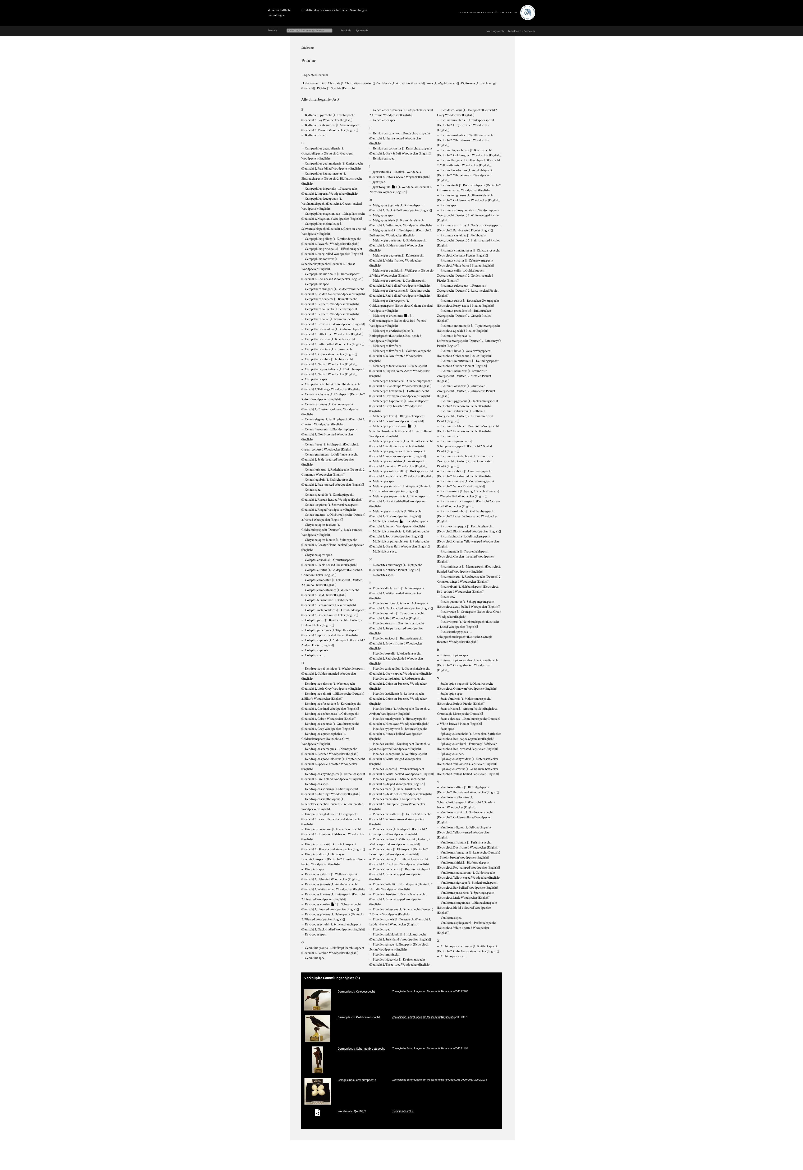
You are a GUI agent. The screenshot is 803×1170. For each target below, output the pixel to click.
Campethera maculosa (332, 331)
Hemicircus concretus (400, 150)
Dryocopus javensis (333, 886)
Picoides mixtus (399, 861)
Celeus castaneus (330, 409)
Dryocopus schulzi (333, 926)
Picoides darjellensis (398, 698)
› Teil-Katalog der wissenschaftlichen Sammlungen (334, 9)
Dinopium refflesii (333, 846)
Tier (323, 82)
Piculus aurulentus (465, 139)
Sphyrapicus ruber (467, 746)
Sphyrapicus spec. (452, 753)
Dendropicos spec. (317, 783)
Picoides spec (381, 929)
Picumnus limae (464, 353)
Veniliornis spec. (451, 917)
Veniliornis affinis (468, 789)
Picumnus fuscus (468, 302)
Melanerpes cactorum (396, 260)
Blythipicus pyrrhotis (328, 117)
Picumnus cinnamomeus (468, 252)
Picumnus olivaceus (466, 390)
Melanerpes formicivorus (399, 370)
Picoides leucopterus (398, 758)
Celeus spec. (313, 489)
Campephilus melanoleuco (333, 228)
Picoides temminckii (386, 954)
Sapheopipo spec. (452, 693)
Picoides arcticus (401, 605)
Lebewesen (310, 82)
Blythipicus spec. (316, 134)
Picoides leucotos (401, 771)
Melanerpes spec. (384, 480)
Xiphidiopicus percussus (468, 948)
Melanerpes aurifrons (398, 245)
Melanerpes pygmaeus (397, 453)
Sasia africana (467, 711)
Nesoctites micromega (395, 567)
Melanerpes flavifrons (387, 345)
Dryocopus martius (331, 906)
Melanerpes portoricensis (400, 430)
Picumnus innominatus (468, 328)
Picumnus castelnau (468, 240)
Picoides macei (400, 791)
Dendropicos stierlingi (330, 791)
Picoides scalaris (400, 921)
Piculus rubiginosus (468, 197)
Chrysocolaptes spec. (318, 554)
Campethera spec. (316, 378)
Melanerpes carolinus (400, 282)
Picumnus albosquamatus (468, 215)
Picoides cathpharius (398, 683)
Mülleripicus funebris (399, 533)
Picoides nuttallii (401, 886)
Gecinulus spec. (315, 957)
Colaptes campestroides (330, 592)
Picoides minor (398, 851)
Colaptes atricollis (329, 562)
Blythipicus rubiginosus (331, 127)
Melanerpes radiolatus (398, 463)
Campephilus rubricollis (332, 276)
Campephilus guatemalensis (332, 165)
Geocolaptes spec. (384, 119)
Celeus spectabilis (332, 496)
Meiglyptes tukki (400, 232)
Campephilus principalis (332, 251)
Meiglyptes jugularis (400, 207)
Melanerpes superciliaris (398, 501)
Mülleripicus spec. (385, 551)
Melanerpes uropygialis (395, 513)
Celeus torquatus (329, 507)
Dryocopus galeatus (330, 876)
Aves (443, 82)
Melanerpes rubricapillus (401, 473)
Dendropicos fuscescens (331, 706)
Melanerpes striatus (400, 488)
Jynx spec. (379, 181)
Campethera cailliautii (330, 311)
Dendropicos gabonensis (330, 716)
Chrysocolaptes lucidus (332, 544)
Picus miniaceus (469, 568)
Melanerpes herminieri (400, 383)
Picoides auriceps (396, 643)
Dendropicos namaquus (329, 751)
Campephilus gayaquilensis (327, 153)
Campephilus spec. (317, 283)
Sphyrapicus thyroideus (467, 761)
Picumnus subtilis (464, 473)
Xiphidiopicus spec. (453, 955)
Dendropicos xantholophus (332, 803)
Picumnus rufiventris (465, 415)
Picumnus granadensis (464, 315)
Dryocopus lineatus (333, 896)
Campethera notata (329, 351)
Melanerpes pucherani (401, 443)
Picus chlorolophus (467, 516)
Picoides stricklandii (400, 936)
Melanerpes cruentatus (397, 320)
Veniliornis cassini (465, 817)
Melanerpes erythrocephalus (395, 335)
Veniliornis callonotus (466, 802)
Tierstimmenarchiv (402, 1111)
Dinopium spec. (315, 868)
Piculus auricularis (465, 124)
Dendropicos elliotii (332, 695)
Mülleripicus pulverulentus (399, 543)
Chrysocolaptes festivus (331, 529)
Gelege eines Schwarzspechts (357, 1080)
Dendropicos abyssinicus (332, 673)
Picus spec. (448, 596)
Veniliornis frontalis (468, 844)
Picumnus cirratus (465, 262)
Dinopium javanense (332, 833)
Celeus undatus (333, 517)
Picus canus (468, 503)
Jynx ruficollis (399, 174)
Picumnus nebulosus (464, 375)
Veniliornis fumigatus (468, 854)
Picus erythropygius (469, 528)
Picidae (336, 87)
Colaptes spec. (314, 654)
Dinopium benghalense (331, 818)
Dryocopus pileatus (332, 916)
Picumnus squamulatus (464, 445)
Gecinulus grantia (332, 950)
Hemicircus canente (399, 138)
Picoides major (398, 831)
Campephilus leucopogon (331, 203)
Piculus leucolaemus (464, 174)
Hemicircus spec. (384, 158)
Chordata (351, 82)
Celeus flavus (330, 446)
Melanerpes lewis (397, 418)
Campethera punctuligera (333, 371)
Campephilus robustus (328, 263)
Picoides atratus (396, 628)
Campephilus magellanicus (333, 216)
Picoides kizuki (399, 746)
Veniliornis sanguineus (467, 907)
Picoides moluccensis (400, 873)
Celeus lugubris (332, 481)
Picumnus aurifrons (469, 227)
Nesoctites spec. (383, 574)
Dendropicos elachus (331, 685)
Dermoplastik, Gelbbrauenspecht (359, 1017)
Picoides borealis (396, 658)
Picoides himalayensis (399, 721)
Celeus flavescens (329, 434)
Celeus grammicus (329, 459)
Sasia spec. (447, 728)
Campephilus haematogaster (331, 178)
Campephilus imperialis (329, 190)
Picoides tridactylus (399, 961)
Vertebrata (401, 82)
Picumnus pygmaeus (467, 403)
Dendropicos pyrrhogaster (333, 776)
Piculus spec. (449, 205)
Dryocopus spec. (315, 934)
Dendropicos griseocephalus (325, 738)
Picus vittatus (468, 624)
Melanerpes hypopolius (398, 405)
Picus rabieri (468, 588)
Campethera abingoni (333, 291)
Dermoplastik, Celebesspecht (356, 991)
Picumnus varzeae (465, 483)
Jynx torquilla (400, 189)
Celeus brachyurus (333, 396)
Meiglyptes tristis (400, 222)
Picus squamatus (468, 604)
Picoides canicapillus (400, 670)
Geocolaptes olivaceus (401, 112)
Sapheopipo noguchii (467, 685)
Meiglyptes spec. (383, 215)
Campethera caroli (333, 321)
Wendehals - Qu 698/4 (352, 1111)
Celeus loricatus (333, 471)
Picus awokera (468, 493)
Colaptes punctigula (330, 632)
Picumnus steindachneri (465, 460)
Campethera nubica (329, 361)
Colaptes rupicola (333, 642)
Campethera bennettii (330, 301)
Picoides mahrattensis (400, 818)
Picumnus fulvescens (468, 290)
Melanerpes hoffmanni (400, 393)
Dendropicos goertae (330, 726)
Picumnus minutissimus (468, 363)
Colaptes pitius (332, 622)
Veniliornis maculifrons (468, 874)
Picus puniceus (469, 578)
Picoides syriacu (398, 946)
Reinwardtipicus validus (468, 664)
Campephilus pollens (331, 241)
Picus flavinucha (468, 541)
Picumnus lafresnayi (469, 340)
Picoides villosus (467, 112)
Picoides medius (400, 841)
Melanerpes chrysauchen (400, 292)
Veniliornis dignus (464, 832)
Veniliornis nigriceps (467, 884)
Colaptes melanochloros (333, 612)
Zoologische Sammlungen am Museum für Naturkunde (423, 991)
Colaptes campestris (332, 582)
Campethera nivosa (332, 341)
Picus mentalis (465, 556)
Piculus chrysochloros (469, 152)
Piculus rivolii (469, 187)
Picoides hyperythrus (398, 733)
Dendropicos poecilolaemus (333, 763)
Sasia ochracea (468, 721)
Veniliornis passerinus (465, 895)
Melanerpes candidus (401, 272)
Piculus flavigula (468, 162)
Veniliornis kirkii (468, 864)
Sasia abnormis (464, 701)
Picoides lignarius (397, 781)
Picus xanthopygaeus (465, 636)
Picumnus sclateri (468, 428)
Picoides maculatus (397, 803)
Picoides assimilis (396, 615)
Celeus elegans (333, 421)
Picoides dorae (399, 711)
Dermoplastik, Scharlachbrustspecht (361, 1048)
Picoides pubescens (401, 911)
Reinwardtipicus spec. (455, 654)
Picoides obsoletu (397, 899)
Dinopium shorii (333, 858)
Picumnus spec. (451, 435)
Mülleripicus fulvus (398, 523)
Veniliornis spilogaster (466, 927)
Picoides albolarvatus (396, 593)
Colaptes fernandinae (329, 602)
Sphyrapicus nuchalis (469, 736)
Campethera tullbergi (331, 386)
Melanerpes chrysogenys (401, 305)
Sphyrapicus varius (468, 771)
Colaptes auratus (332, 572)
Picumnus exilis (465, 275)
